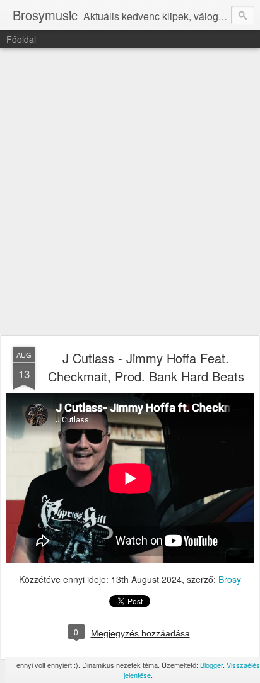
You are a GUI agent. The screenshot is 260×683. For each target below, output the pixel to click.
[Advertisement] (130, 192)
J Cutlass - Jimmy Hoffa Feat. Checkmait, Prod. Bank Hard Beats (146, 367)
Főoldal (21, 39)
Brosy (229, 579)
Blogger (211, 665)
